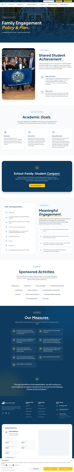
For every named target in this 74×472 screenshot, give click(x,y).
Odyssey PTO (24, 1)
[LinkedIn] (9, 413)
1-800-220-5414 (62, 413)
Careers (37, 1)
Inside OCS (16, 1)
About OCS (11, 4)
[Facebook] (3, 413)
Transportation (64, 4)
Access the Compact (36, 185)
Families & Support (52, 4)
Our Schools (29, 411)
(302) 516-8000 (64, 405)
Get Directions (9, 457)
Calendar (31, 1)
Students (42, 4)
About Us (28, 405)
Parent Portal (67, 1)
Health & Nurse (41, 411)
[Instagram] (6, 413)
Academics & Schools (31, 4)
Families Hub (41, 405)
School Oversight (6, 1)
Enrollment (20, 4)
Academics (28, 414)
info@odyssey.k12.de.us (64, 409)
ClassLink (58, 1)
